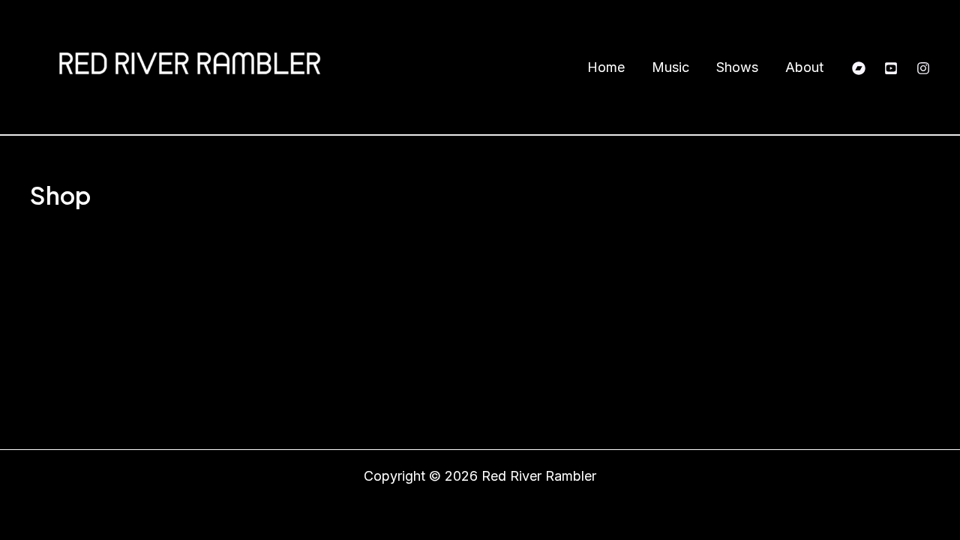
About (804, 67)
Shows (737, 67)
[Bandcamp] (859, 68)
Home (606, 67)
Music (670, 67)
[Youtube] (891, 68)
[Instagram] (923, 68)
